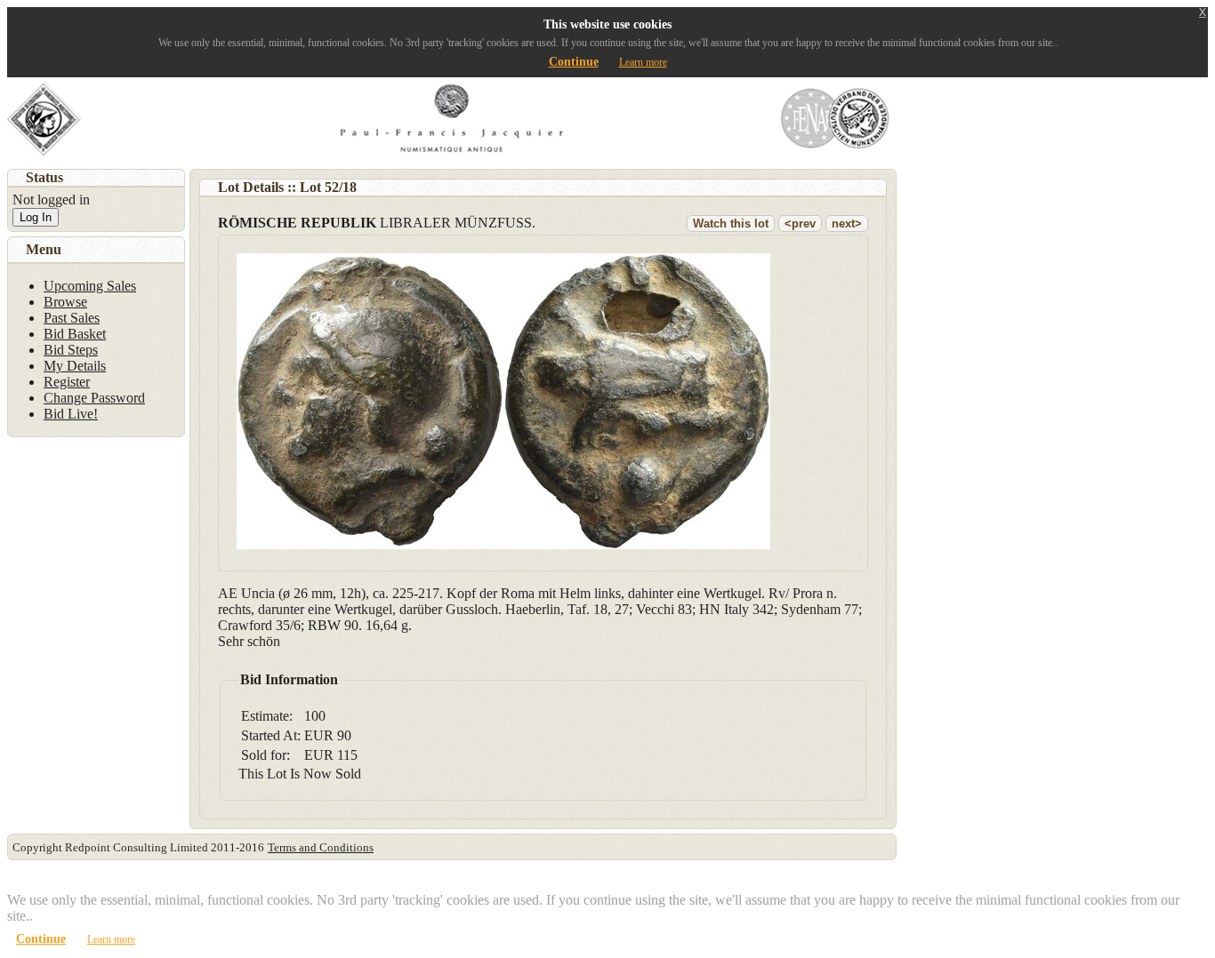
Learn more (643, 62)
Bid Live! (71, 413)
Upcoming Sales (90, 285)
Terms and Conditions (321, 847)
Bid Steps (71, 349)
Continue (574, 61)
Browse (65, 301)
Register (67, 381)
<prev (800, 223)
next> (847, 223)
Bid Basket (75, 333)
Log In (36, 217)
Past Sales (72, 317)
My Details (75, 365)
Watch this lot (730, 223)
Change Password (94, 397)
